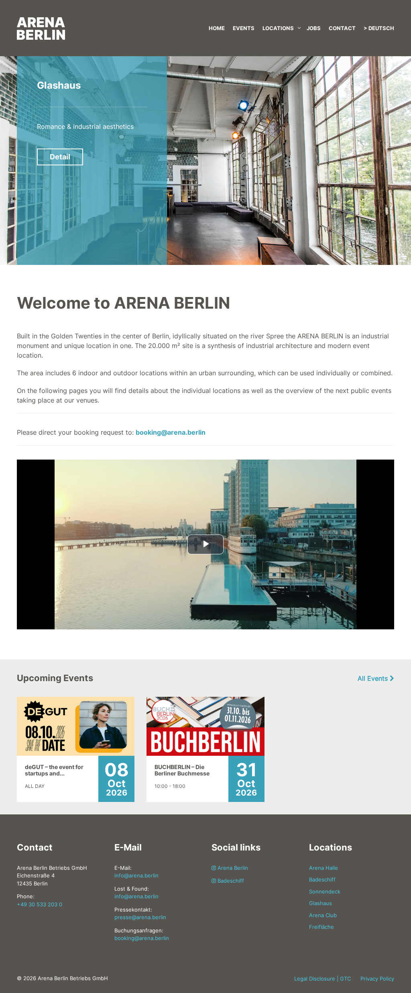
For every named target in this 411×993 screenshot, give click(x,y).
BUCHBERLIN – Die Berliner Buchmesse (182, 770)
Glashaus (59, 85)
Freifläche (321, 927)
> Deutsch (379, 28)
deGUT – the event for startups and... (54, 770)
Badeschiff (230, 880)
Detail (60, 157)
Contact (342, 28)
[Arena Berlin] (75, 20)
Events (243, 28)
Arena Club (323, 915)
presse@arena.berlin (140, 917)
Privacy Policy (377, 978)
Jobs (314, 28)
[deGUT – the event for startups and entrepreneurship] (75, 726)
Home (217, 28)
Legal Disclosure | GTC (322, 978)
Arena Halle (323, 868)
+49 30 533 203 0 (39, 904)
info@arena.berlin (136, 875)
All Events (374, 678)
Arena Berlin (232, 868)
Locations (278, 28)
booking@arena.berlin (171, 432)
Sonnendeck (324, 891)
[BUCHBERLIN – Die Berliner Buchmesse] (205, 726)
